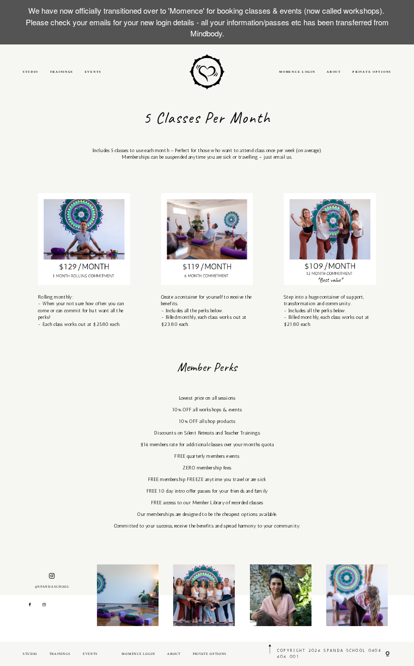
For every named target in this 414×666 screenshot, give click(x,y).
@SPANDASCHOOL (52, 586)
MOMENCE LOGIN (297, 71)
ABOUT (334, 71)
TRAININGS (62, 71)
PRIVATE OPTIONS (371, 71)
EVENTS (93, 71)
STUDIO (30, 71)
